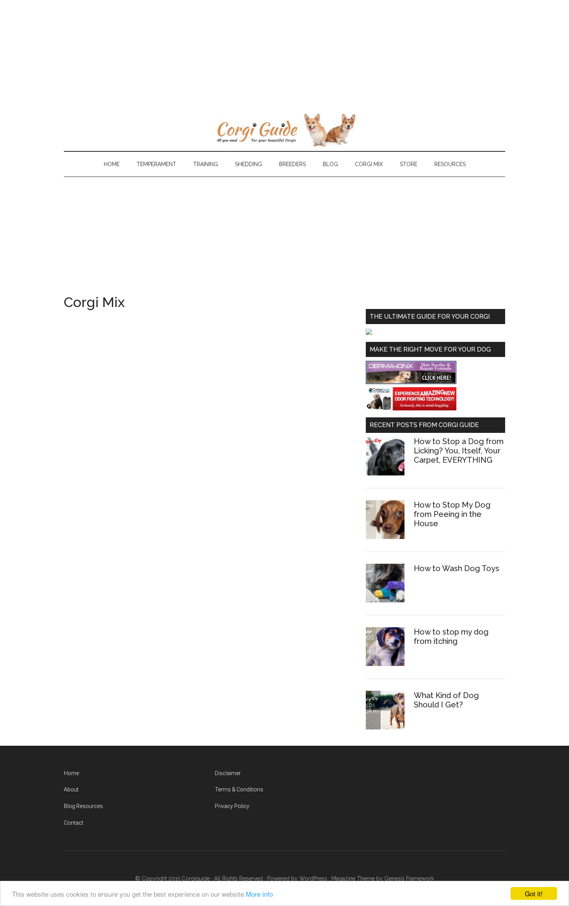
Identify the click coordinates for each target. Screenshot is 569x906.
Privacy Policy (232, 806)
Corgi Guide (284, 129)
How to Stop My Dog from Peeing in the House (452, 514)
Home (71, 773)
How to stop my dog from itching (451, 636)
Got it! (534, 893)
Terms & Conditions (239, 789)
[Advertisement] (232, 54)
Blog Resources (83, 806)
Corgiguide (196, 878)
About (71, 789)
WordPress (313, 878)
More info (259, 894)
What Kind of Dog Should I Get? (446, 700)
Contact (73, 823)
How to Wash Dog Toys (456, 568)
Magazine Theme (353, 878)
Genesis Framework (409, 878)
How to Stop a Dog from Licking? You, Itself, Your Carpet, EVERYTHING (459, 451)
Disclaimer (228, 773)
